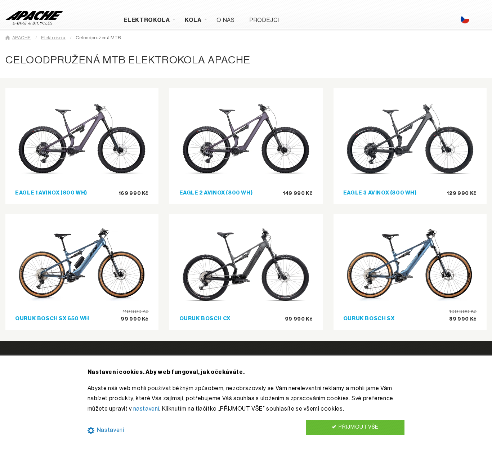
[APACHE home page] (34, 17)
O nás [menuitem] (225, 20)
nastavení (146, 409)
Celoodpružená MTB (98, 38)
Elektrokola (53, 38)
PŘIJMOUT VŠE (358, 427)
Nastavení (109, 430)
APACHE (21, 38)
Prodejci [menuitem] (264, 20)
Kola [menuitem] (193, 20)
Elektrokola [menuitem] (147, 20)
